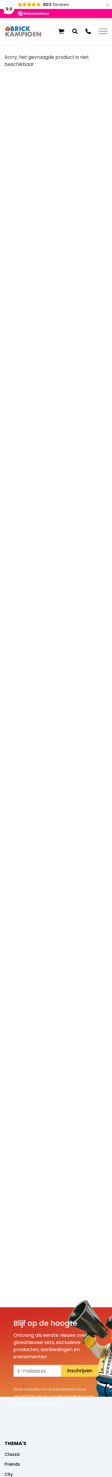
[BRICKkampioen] (23, 31)
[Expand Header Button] (103, 31)
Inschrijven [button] (79, 1371)
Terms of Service (29, 1403)
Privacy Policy (72, 1396)
